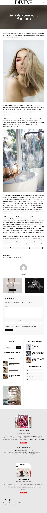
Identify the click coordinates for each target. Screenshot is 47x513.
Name (6, 321)
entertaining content (39, 439)
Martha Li (23, 274)
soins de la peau (18, 257)
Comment (6, 306)
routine (11, 257)
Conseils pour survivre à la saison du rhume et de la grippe (38, 359)
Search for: (5, 345)
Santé (34, 280)
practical (29, 439)
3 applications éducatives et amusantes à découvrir (38, 353)
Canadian (35, 436)
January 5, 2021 (31, 286)
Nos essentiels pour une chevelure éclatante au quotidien (14, 363)
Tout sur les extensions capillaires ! (37, 346)
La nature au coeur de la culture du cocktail (14, 369)
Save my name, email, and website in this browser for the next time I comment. (21, 326)
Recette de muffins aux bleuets (14, 376)
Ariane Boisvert (38, 286)
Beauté (23, 12)
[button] (11, 406)
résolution (6, 257)
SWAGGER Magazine (19, 450)
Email (19, 321)
